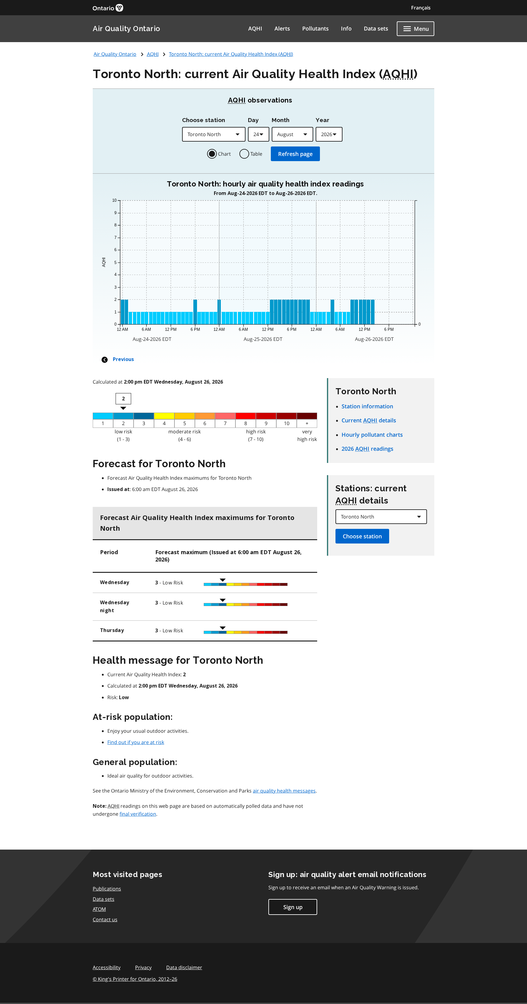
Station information (367, 406)
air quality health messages (284, 790)
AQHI (255, 28)
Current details (369, 420)
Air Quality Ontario (126, 28)
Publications (107, 888)
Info (346, 28)
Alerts (282, 28)
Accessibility (106, 967)
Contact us (105, 919)
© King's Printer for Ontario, (135, 979)
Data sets (376, 28)
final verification (138, 814)
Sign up (293, 907)
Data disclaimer (184, 967)
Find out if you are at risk (135, 742)
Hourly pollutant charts (372, 434)
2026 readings (367, 448)
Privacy (143, 967)
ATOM (99, 909)
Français (421, 7)
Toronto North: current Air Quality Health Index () (231, 54)
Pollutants (315, 28)
